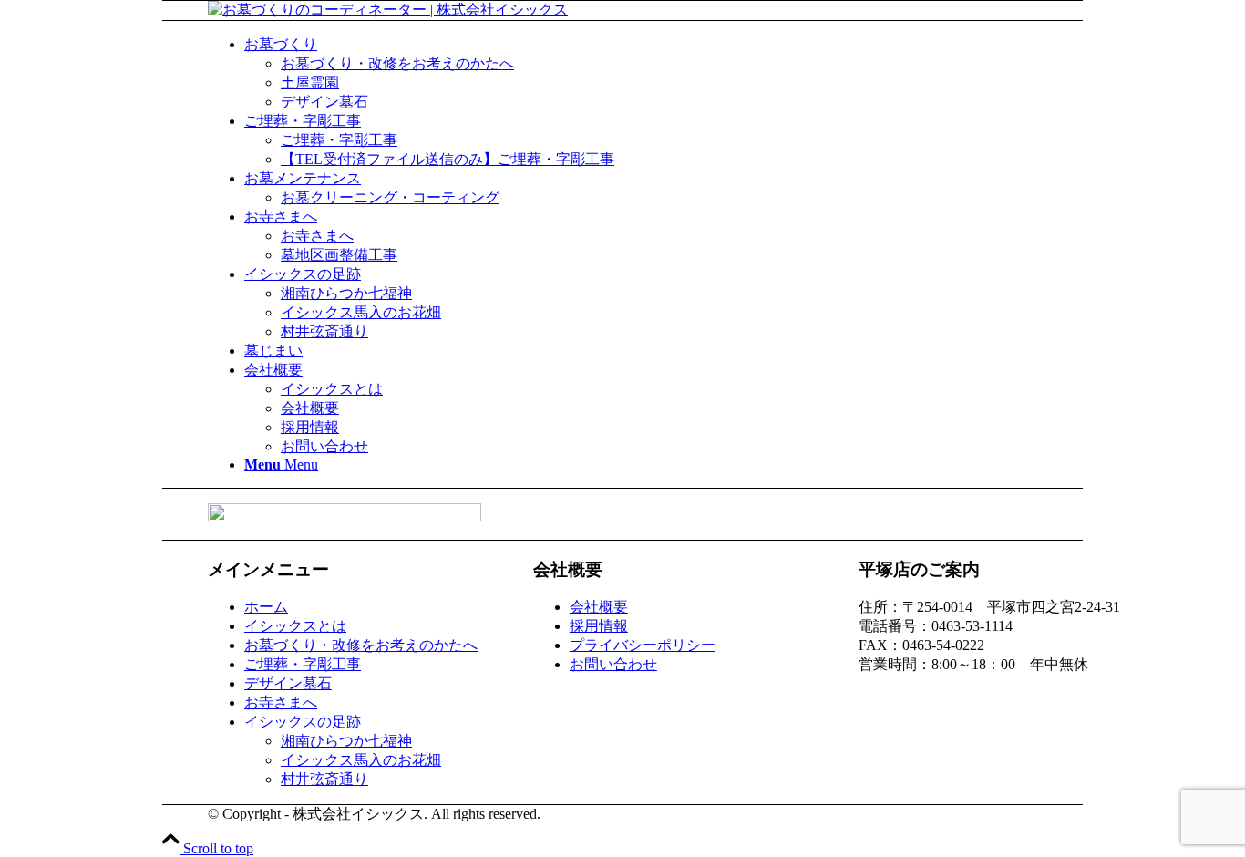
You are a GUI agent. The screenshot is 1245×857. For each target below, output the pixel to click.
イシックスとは (295, 626)
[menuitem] (686, 74)
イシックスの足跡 (302, 721)
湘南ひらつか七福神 (346, 741)
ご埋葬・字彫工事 (302, 664)
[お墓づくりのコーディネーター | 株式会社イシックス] (388, 9)
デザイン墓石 (288, 683)
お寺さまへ (280, 702)
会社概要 (599, 606)
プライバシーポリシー (642, 645)
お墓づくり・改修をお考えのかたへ (361, 645)
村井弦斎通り (324, 779)
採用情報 (599, 626)
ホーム (266, 606)
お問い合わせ (613, 664)
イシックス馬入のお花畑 (361, 760)
